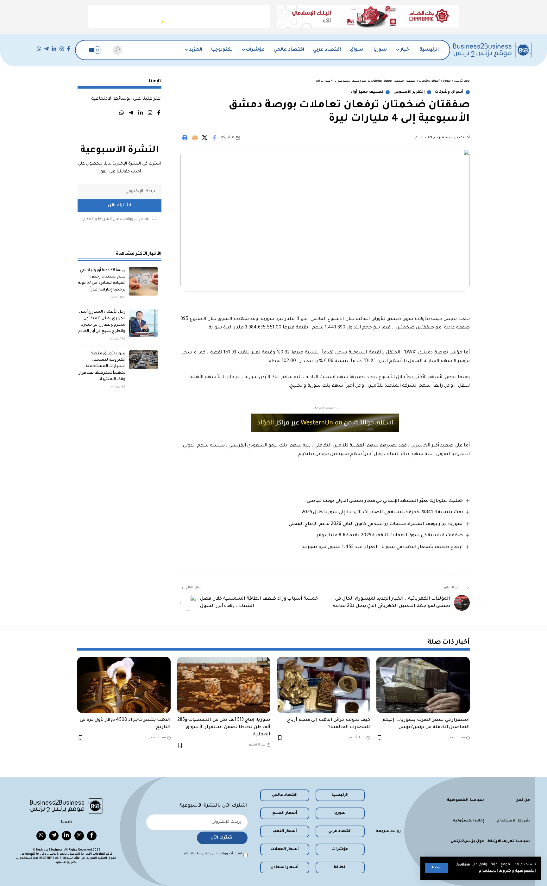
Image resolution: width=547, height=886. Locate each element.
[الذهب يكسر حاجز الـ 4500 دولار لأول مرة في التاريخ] (124, 685)
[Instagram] (62, 49)
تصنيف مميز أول (367, 92)
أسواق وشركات (449, 92)
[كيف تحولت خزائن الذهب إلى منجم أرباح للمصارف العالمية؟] (323, 685)
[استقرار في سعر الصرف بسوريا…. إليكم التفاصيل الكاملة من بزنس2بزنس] (423, 685)
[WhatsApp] (39, 49)
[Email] (194, 138)
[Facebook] (69, 49)
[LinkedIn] (54, 49)
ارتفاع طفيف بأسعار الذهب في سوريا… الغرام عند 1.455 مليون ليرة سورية (382, 547)
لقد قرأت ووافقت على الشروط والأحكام (116, 219)
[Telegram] (46, 49)
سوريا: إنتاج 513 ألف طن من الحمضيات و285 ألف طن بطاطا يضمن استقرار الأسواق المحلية (224, 727)
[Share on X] (204, 138)
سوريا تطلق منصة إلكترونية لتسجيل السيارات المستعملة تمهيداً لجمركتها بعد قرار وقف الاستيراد (102, 366)
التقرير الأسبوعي (409, 92)
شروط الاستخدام (494, 871)
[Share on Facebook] (214, 138)
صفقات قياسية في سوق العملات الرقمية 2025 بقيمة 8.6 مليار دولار (389, 535)
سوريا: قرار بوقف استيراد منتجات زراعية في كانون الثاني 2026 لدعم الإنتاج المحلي (376, 524)
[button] (436, 868)
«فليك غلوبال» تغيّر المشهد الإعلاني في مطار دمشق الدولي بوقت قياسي (385, 501)
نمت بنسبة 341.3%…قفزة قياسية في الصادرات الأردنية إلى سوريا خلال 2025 (382, 512)
